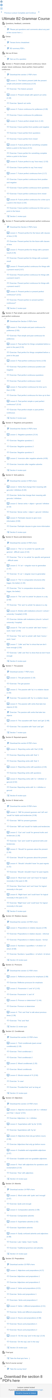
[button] (1, 2)
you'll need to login (36, 1390)
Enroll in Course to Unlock (26, 1393)
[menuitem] (1, 6)
